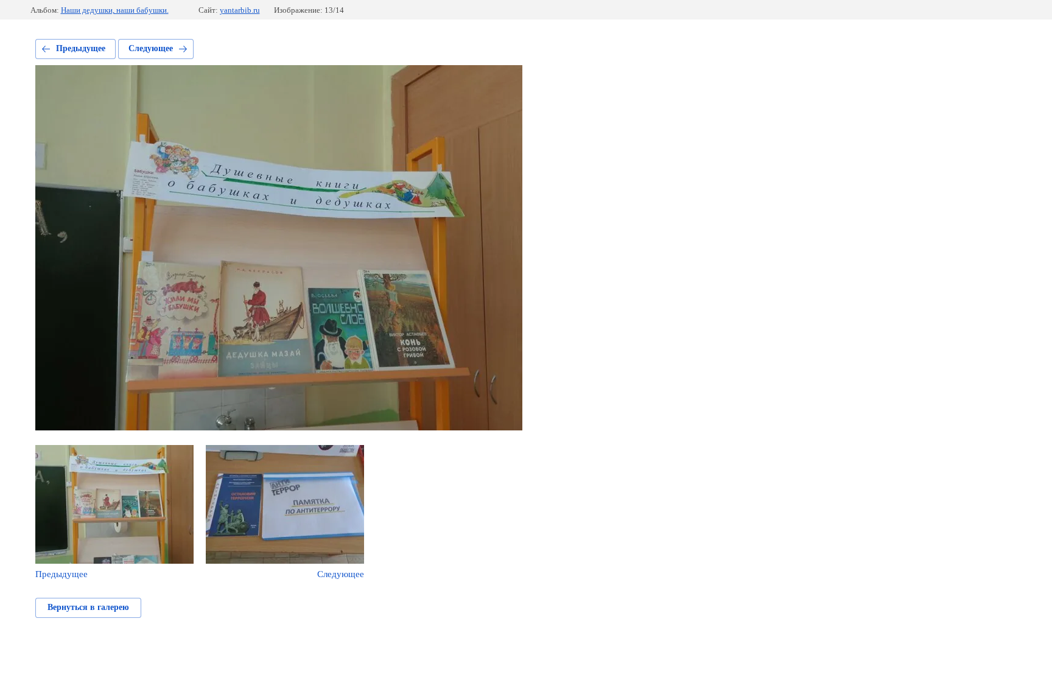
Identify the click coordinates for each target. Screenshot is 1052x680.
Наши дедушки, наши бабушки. (115, 10)
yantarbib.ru (240, 10)
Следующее (150, 48)
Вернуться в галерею (88, 607)
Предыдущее (80, 48)
